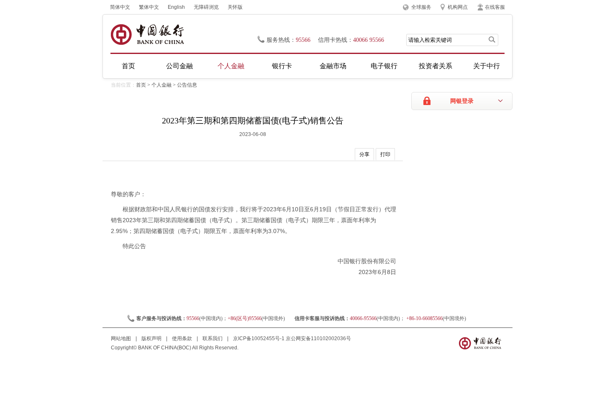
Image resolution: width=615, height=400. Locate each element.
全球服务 (421, 7)
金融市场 (333, 65)
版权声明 (152, 338)
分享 (364, 154)
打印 (385, 154)
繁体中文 (149, 7)
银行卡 (282, 65)
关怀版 (235, 7)
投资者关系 (435, 65)
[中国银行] (147, 34)
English (176, 7)
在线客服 (495, 7)
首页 (128, 65)
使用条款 (182, 338)
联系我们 (213, 338)
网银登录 (462, 101)
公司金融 (179, 65)
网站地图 (121, 338)
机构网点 (458, 7)
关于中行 (486, 65)
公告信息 (187, 85)
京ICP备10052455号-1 (258, 338)
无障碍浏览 (206, 7)
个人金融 (231, 65)
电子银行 (384, 65)
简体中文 (120, 7)
